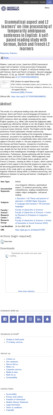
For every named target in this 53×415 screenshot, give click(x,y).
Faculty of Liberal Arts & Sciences (29, 210)
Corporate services (14, 369)
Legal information (13, 405)
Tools (6, 58)
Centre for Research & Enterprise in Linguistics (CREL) (33, 215)
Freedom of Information (15, 399)
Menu (47, 8)
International (34, 2)
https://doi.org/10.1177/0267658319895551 (28, 96)
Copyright (10, 410)
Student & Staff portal (15, 339)
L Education (20, 198)
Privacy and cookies (14, 397)
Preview (29, 92)
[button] (2, 242)
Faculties (43, 2)
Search (26, 2)
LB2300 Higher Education (35, 201)
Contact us (10, 359)
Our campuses (12, 362)
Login (49, 2)
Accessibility (11, 394)
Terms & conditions (14, 407)
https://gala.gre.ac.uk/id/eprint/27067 (30, 230)
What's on (10, 367)
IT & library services (14, 342)
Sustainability (11, 377)
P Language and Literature (26, 204)
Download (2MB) (17, 92)
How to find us (12, 364)
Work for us (11, 375)
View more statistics (26, 291)
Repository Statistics (8, 53)
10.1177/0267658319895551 (26, 77)
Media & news (12, 372)
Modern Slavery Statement (17, 402)
